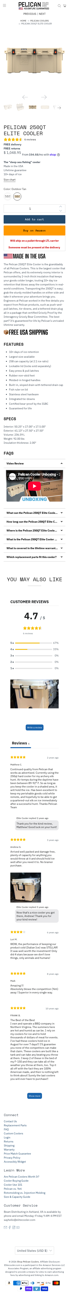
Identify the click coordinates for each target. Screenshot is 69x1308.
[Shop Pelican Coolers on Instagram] (14, 1228)
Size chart (10, 179)
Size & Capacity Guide (17, 1197)
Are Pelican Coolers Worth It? (21, 1176)
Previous (29, 14)
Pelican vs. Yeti (13, 1188)
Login (7, 1137)
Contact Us (10, 1121)
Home (23, 21)
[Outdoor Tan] (17, 196)
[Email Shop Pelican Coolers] (5, 1228)
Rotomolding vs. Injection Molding (24, 1192)
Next (42, 14)
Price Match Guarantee (17, 1153)
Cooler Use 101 (13, 1184)
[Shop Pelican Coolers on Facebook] (9, 1228)
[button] (34, 463)
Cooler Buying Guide (16, 1180)
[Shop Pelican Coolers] (34, 6)
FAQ (6, 1129)
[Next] (44, 97)
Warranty (9, 1149)
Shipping (9, 1145)
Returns (8, 1141)
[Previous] (25, 97)
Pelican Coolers (39, 21)
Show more (34, 1095)
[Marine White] (8, 196)
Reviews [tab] (21, 743)
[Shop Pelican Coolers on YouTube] (18, 1228)
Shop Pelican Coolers (28, 1261)
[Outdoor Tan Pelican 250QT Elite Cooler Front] (34, 60)
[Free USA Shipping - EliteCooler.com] (27, 334)
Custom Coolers (13, 1133)
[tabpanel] (34, 927)
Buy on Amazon (34, 230)
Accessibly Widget (15, 1161)
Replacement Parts (15, 1125)
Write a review (34, 727)
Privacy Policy (12, 1157)
